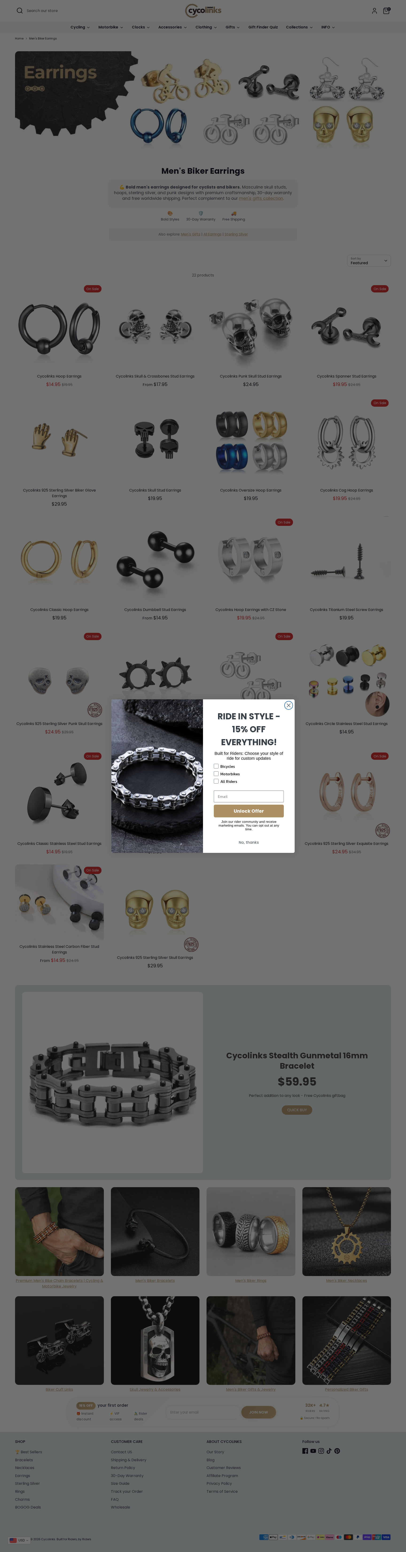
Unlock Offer (249, 811)
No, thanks (249, 842)
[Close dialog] (289, 705)
